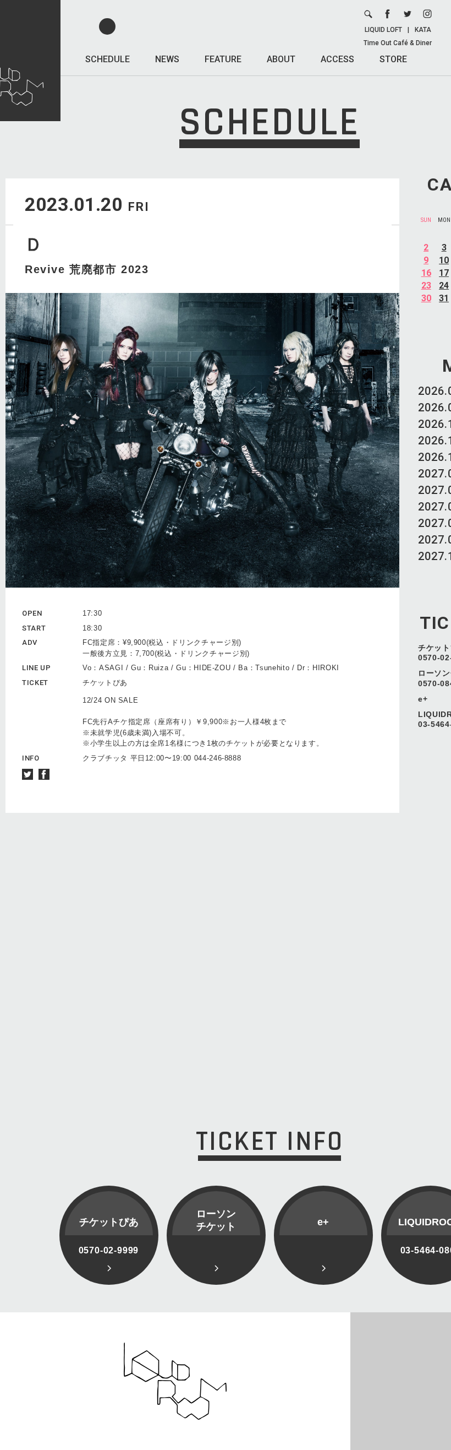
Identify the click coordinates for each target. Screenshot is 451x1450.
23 (426, 285)
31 (444, 298)
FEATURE (223, 59)
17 (444, 273)
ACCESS (337, 59)
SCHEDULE (107, 59)
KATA (423, 30)
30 (426, 298)
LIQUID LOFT (383, 30)
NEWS (167, 59)
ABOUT (281, 59)
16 (426, 273)
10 (444, 260)
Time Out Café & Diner (398, 43)
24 (444, 285)
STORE (393, 59)
